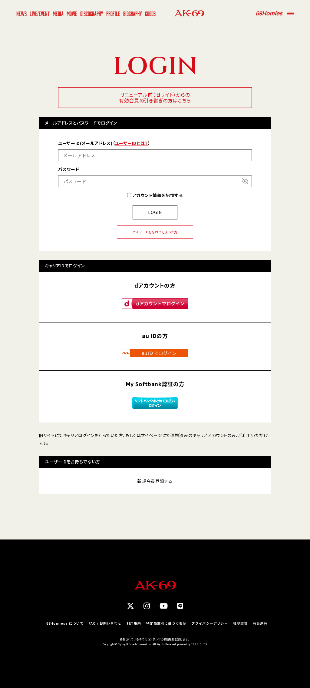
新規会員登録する (154, 481)
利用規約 (134, 623)
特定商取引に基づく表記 (166, 623)
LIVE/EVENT (40, 13)
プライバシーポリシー (209, 623)
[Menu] (290, 13)
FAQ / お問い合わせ (105, 623)
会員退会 (260, 623)
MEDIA (58, 13)
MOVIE (72, 13)
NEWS (21, 13)
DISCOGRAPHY (91, 13)
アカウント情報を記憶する (157, 195)
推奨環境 (240, 623)
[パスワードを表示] (245, 181)
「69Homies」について (63, 623)
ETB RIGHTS (199, 644)
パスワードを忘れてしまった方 (155, 231)
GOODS (150, 13)
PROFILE (113, 13)
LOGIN (155, 212)
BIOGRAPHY (132, 13)
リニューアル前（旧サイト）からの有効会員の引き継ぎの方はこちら (155, 97)
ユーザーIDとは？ (131, 143)
